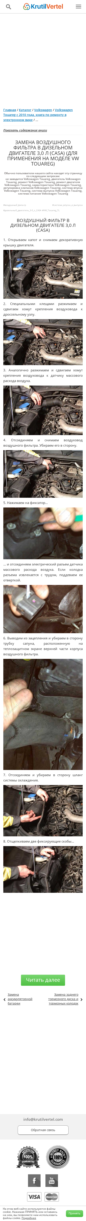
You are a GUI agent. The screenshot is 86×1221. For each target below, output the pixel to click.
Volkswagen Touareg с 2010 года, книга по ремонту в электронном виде (38, 115)
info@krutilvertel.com (43, 1119)
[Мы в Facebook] (34, 1180)
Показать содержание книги (25, 130)
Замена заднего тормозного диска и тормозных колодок (63, 998)
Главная (9, 110)
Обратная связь (43, 1130)
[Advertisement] (43, 59)
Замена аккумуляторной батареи (20, 998)
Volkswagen (43, 110)
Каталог (25, 110)
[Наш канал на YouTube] (51, 1180)
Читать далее (43, 979)
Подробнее (29, 1218)
